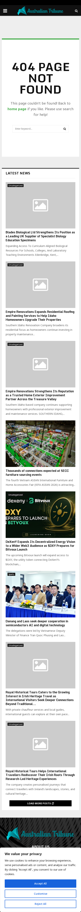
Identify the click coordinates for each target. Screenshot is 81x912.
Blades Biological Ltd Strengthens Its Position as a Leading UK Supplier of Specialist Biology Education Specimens (40, 236)
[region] (40, 880)
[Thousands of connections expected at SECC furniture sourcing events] (40, 443)
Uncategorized (15, 185)
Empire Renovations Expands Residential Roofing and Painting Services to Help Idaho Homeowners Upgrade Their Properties (40, 315)
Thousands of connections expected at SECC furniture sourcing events (37, 472)
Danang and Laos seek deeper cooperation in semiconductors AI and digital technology (37, 623)
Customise (40, 893)
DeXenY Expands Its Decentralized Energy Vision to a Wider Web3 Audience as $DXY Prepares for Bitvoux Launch (40, 545)
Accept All (40, 883)
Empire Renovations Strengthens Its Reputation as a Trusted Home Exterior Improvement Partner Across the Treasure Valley (40, 395)
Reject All (40, 904)
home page (17, 109)
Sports (11, 423)
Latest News (18, 173)
